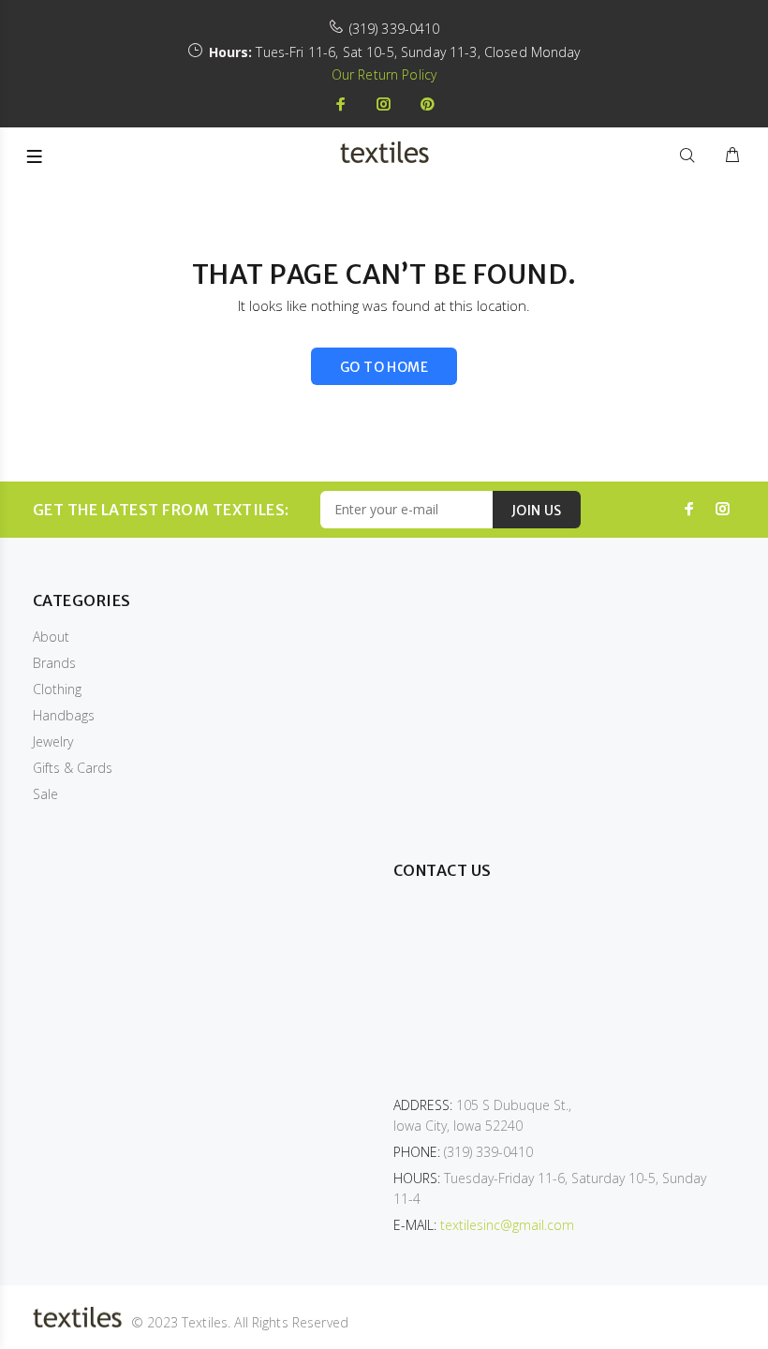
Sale (45, 794)
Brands (54, 663)
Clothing (57, 689)
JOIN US (536, 510)
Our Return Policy (384, 74)
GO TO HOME (384, 367)
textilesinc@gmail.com (507, 1225)
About (51, 636)
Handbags (64, 715)
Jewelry (53, 741)
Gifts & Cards (72, 768)
